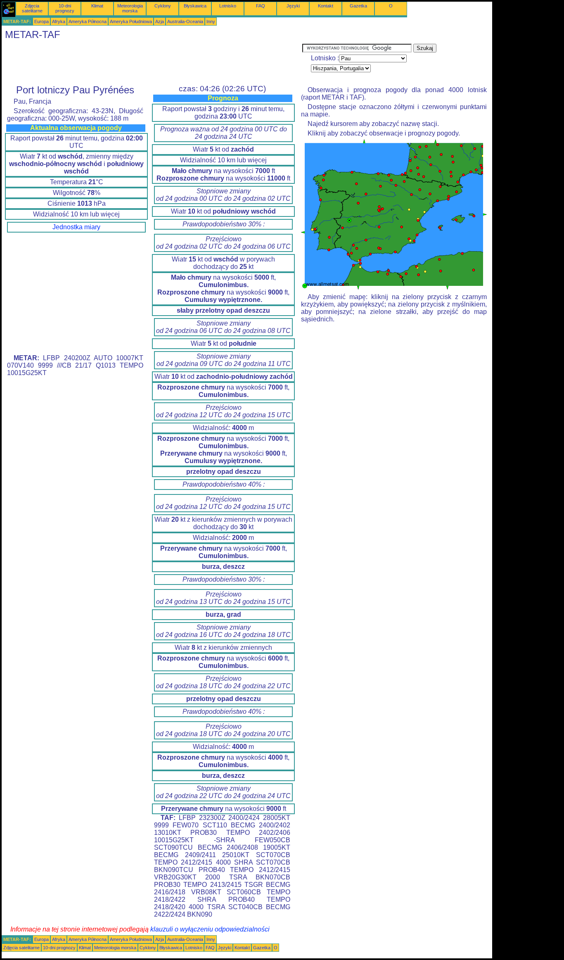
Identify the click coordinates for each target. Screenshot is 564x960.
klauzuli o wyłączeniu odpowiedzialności (210, 929)
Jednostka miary (76, 226)
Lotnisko (227, 5)
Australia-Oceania (185, 21)
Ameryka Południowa (131, 21)
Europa (41, 21)
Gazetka (358, 5)
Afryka (58, 21)
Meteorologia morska (130, 8)
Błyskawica (195, 5)
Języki (293, 5)
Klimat (97, 5)
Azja (159, 21)
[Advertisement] (152, 62)
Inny (210, 21)
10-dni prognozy (64, 8)
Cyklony (162, 5)
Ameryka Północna (88, 21)
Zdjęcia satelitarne (32, 8)
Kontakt (325, 5)
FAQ (260, 5)
